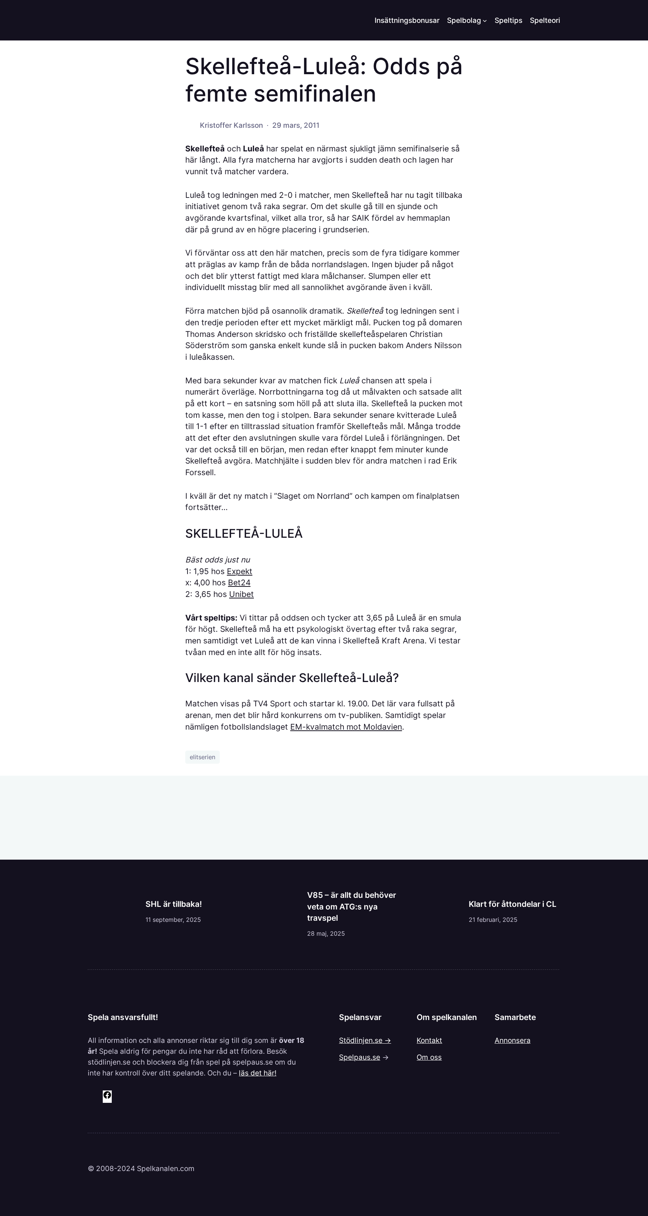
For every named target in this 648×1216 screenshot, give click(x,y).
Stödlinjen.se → (365, 1040)
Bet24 (239, 582)
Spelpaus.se (359, 1057)
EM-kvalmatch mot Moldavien (346, 726)
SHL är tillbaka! (174, 904)
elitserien (202, 757)
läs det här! (257, 1072)
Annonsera (513, 1040)
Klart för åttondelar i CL (512, 904)
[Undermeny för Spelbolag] (485, 20)
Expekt (239, 571)
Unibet (241, 594)
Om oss (429, 1057)
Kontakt (429, 1040)
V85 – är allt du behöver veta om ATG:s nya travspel (351, 906)
